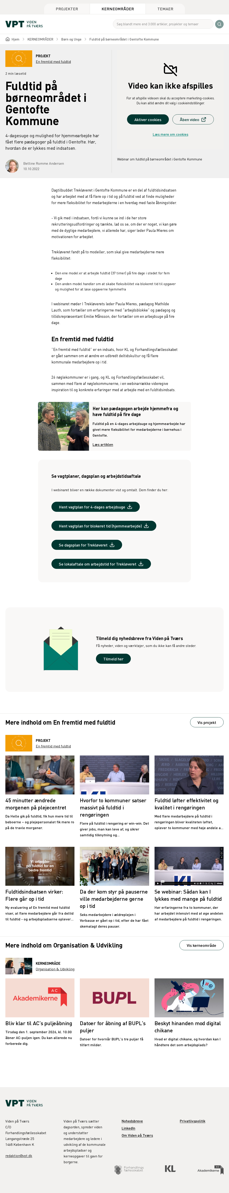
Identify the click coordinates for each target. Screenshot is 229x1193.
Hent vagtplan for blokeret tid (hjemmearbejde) (100, 525)
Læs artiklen (103, 444)
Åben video (189, 119)
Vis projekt (206, 722)
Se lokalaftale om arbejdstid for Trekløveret (97, 563)
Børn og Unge (71, 39)
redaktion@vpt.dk (18, 1155)
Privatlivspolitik (192, 1120)
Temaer (165, 8)
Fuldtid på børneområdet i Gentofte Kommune (124, 39)
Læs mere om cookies (170, 134)
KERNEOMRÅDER (40, 39)
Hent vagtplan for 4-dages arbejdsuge (92, 506)
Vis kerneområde (201, 945)
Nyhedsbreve (132, 1120)
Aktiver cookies (147, 119)
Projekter (67, 8)
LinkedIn (128, 1128)
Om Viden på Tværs (137, 1135)
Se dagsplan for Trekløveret (83, 544)
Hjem (15, 39)
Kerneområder (118, 8)
